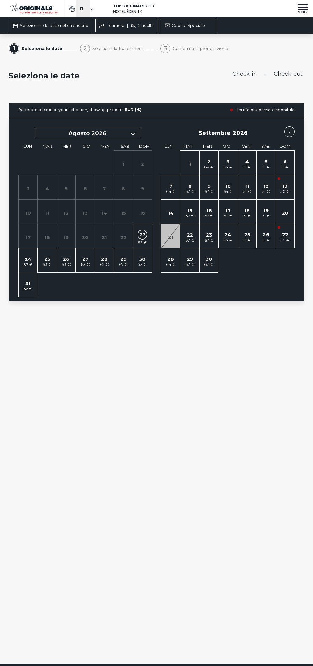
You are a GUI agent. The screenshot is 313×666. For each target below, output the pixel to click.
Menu (303, 11)
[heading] (106, 76)
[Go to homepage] (33, 8)
